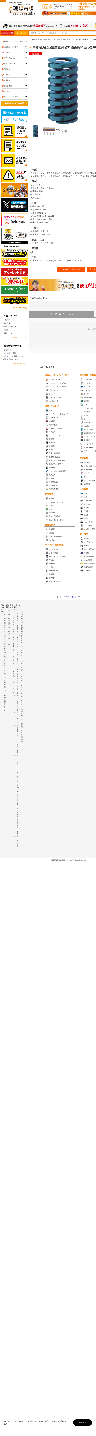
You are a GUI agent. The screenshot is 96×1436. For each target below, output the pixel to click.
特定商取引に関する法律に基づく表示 (13, 642)
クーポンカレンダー (22, 663)
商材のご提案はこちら (5, 655)
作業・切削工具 (9, 64)
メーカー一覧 (9, 639)
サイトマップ (13, 687)
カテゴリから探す (47, 367)
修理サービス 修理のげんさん (22, 721)
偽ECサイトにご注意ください (18, 797)
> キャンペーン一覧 (18, 308)
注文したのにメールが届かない (17, 769)
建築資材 (49, 494)
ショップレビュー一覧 (5, 677)
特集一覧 (22, 690)
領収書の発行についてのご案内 (17, 739)
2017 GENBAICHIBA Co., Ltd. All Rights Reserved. (69, 860)
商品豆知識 (22, 629)
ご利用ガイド (8, 350)
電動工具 (7, 323)
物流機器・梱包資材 (11, 47)
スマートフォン (71, 597)
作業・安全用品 (52, 406)
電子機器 (84, 534)
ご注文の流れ (17, 617)
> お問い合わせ (20, 363)
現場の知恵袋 (22, 617)
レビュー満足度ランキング (5, 700)
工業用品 (7, 52)
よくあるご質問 (9, 353)
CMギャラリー (22, 701)
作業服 (6, 330)
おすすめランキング (22, 644)
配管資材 (84, 458)
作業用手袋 (8, 320)
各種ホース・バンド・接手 (57, 375)
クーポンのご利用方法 (17, 664)
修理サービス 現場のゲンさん (14, 356)
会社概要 (5, 617)
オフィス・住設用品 (54, 545)
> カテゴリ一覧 (20, 337)
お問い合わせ (17, 718)
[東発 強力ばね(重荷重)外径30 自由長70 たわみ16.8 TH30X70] (35, 131)
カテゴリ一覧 (8, 33)
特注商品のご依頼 (10, 359)
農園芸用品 (50, 525)
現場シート (8, 333)
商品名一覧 (9, 627)
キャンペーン (22, 679)
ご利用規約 (13, 618)
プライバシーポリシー (13, 670)
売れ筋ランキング (22, 744)
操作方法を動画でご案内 (17, 823)
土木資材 (84, 489)
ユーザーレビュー (62, 314)
